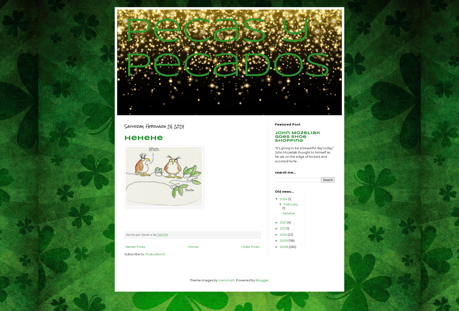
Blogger (262, 280)
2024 (284, 199)
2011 (283, 228)
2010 (284, 234)
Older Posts (250, 247)
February (291, 204)
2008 (284, 247)
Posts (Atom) (155, 254)
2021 (283, 222)
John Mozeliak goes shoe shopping (297, 136)
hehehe (143, 138)
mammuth (226, 280)
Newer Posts (135, 247)
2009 (284, 240)
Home (193, 247)
